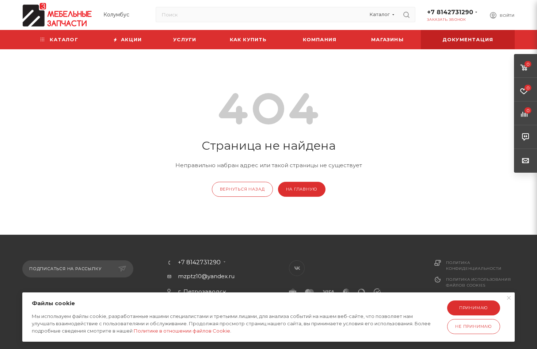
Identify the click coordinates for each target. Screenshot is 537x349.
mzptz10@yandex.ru (206, 276)
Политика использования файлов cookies (478, 282)
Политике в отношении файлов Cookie (182, 331)
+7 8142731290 (450, 12)
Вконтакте (297, 268)
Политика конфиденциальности (473, 265)
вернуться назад (242, 189)
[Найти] (406, 14)
